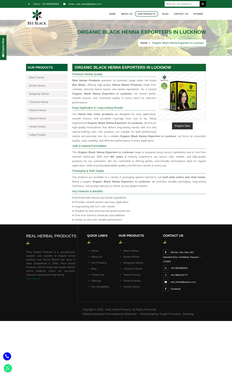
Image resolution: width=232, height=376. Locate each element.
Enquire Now (182, 125)
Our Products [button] (146, 14)
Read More (32, 278)
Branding (188, 313)
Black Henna (36, 77)
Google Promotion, (170, 313)
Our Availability (100, 286)
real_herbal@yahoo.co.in (88, 4)
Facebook (176, 289)
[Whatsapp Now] (8, 368)
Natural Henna (37, 110)
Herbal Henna (37, 126)
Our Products (99, 262)
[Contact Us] (7, 356)
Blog (165, 14)
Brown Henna (37, 85)
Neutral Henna (37, 118)
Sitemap (198, 14)
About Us (126, 14)
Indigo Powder (37, 134)
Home (112, 14)
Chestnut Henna (38, 102)
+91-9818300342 (50, 4)
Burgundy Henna (39, 93)
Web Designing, (149, 313)
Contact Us (181, 14)
